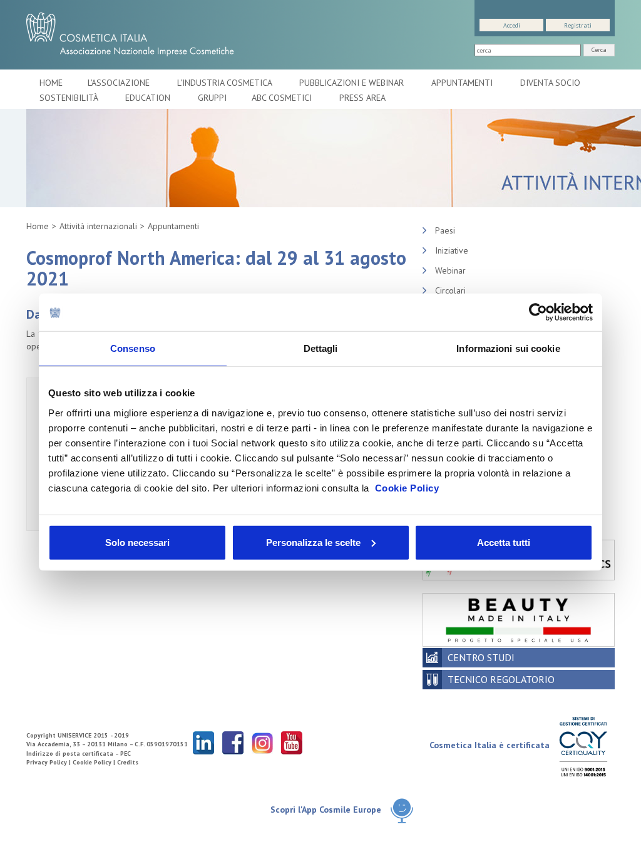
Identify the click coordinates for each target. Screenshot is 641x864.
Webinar (450, 270)
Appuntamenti (463, 82)
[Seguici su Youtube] (291, 742)
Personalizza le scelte (313, 542)
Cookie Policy (407, 487)
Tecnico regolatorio (501, 679)
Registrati (578, 25)
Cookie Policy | (95, 762)
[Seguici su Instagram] (262, 742)
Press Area (362, 97)
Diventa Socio (551, 82)
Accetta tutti (503, 542)
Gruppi (212, 97)
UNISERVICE (74, 735)
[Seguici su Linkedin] (203, 742)
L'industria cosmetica (225, 82)
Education (149, 97)
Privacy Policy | (49, 762)
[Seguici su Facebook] (233, 742)
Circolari (450, 290)
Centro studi (481, 657)
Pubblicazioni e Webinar (352, 82)
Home (51, 82)
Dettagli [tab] (321, 348)
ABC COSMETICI (283, 97)
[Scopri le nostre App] (402, 810)
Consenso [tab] (132, 348)
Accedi (511, 25)
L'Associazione (120, 82)
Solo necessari (137, 542)
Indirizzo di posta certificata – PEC (78, 753)
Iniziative (451, 250)
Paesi (445, 230)
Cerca (599, 50)
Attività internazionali (98, 226)
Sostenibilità (69, 97)
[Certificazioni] (583, 746)
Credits (127, 762)
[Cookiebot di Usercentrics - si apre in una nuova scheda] (538, 312)
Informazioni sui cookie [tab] (508, 348)
